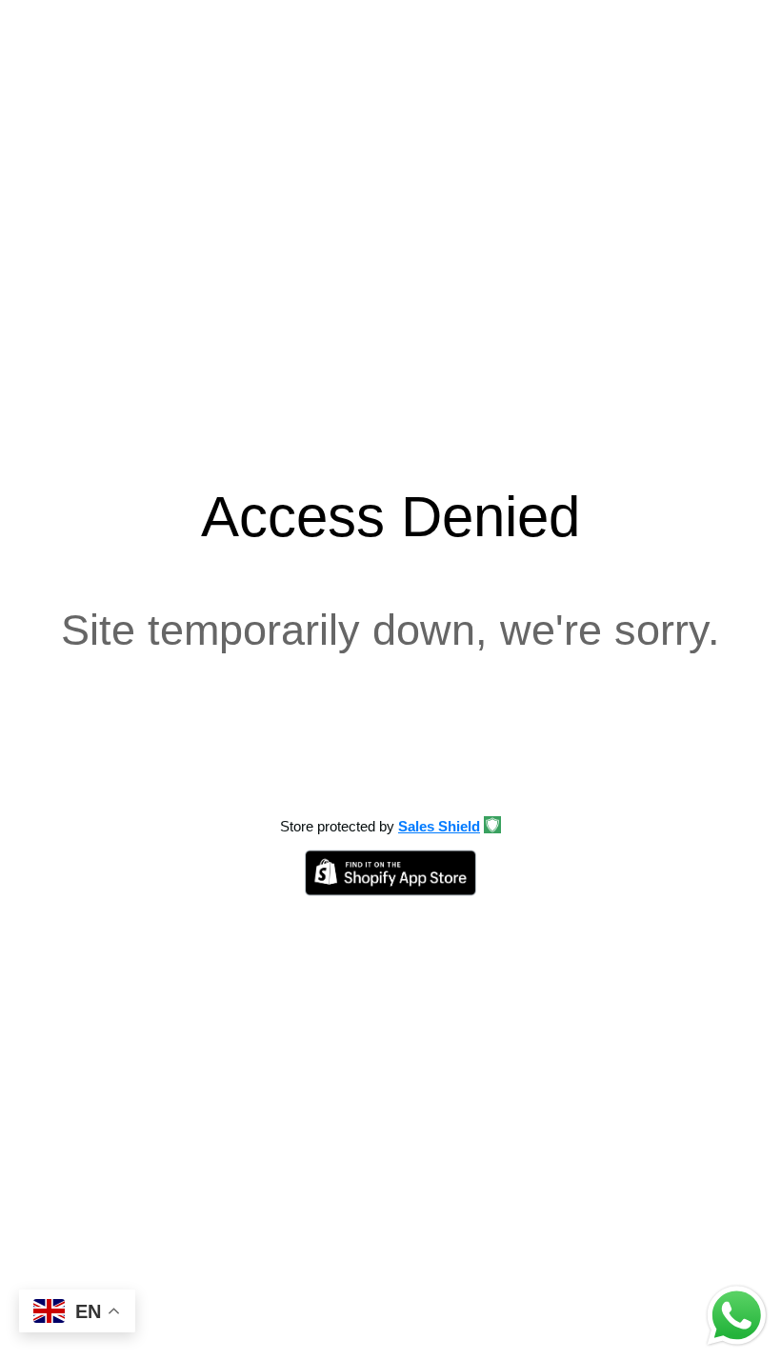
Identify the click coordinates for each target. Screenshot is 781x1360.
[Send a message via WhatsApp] (736, 1315)
